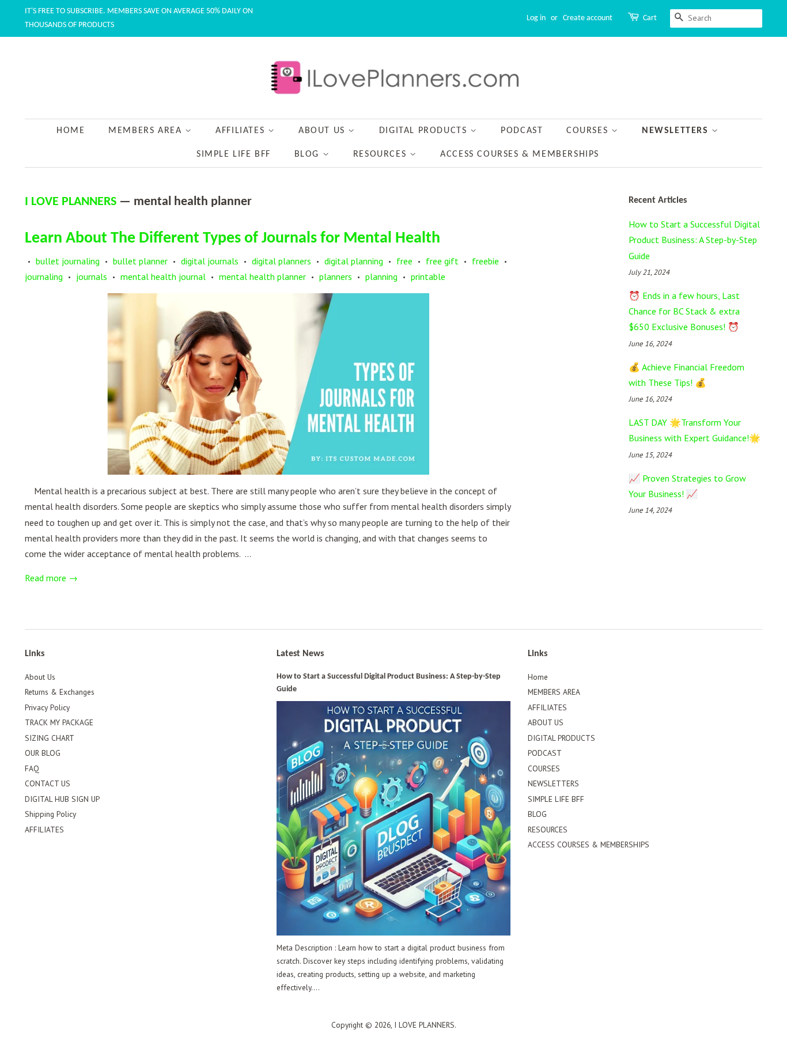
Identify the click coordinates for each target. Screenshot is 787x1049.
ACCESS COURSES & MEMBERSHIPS (519, 154)
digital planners (281, 261)
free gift (442, 261)
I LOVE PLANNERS (70, 202)
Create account (587, 18)
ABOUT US (323, 130)
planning (381, 276)
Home (70, 130)
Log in (536, 18)
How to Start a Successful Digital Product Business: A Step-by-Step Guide (694, 239)
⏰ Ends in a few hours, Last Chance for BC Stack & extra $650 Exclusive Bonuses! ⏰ (684, 311)
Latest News (300, 653)
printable (428, 276)
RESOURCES (381, 154)
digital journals (210, 261)
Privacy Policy (47, 707)
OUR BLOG (42, 753)
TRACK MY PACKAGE (59, 722)
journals (91, 276)
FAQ (32, 768)
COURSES (588, 130)
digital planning (353, 261)
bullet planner (140, 261)
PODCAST (522, 130)
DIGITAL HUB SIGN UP (62, 799)
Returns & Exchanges (59, 692)
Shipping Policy (50, 814)
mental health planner (262, 276)
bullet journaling (68, 261)
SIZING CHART (49, 738)
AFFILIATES (241, 130)
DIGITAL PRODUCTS (424, 130)
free (404, 261)
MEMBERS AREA (146, 130)
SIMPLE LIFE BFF (233, 154)
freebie (485, 261)
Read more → (51, 578)
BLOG (308, 154)
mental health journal (163, 276)
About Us (40, 677)
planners (335, 276)
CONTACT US (47, 783)
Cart (650, 18)
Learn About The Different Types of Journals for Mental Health (232, 238)
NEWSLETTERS (677, 130)
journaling (44, 276)
